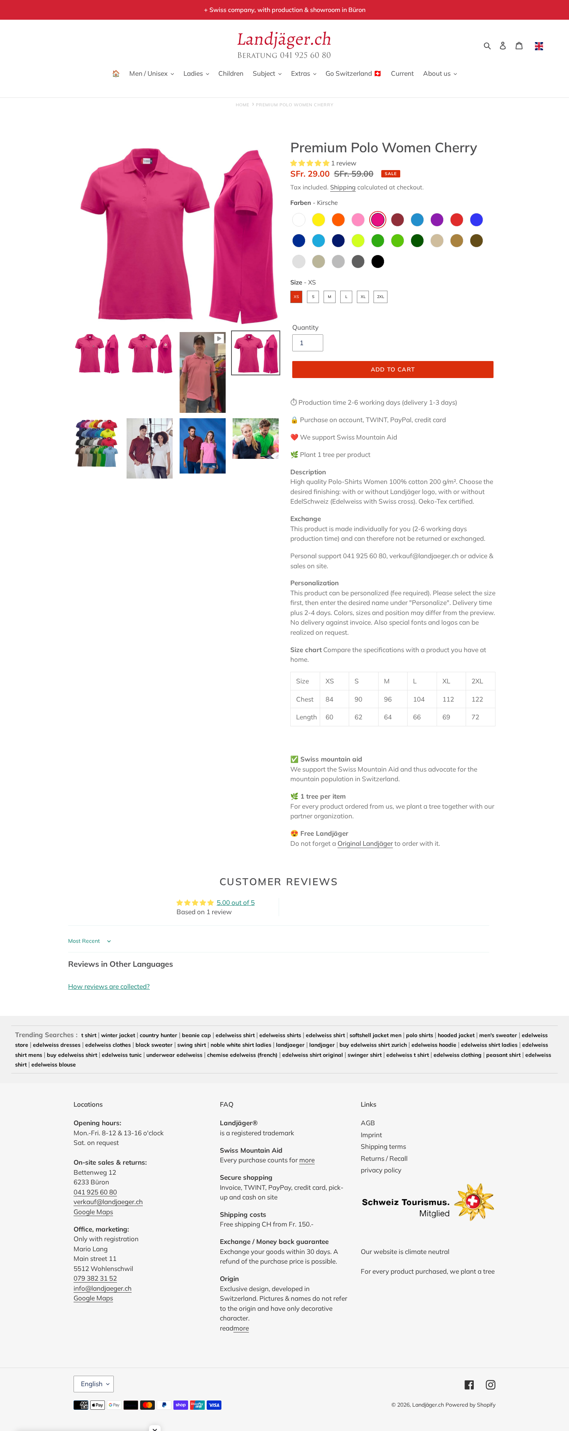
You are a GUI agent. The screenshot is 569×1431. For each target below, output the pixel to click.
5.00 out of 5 (236, 902)
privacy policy (381, 1170)
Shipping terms (383, 1146)
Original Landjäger (365, 843)
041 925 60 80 (95, 1192)
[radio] (298, 219)
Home (242, 104)
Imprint (371, 1135)
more (307, 1160)
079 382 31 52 (95, 1278)
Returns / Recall (384, 1158)
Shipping (343, 187)
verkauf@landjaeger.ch (108, 1202)
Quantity (305, 327)
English (92, 1384)
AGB (368, 1123)
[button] (310, 163)
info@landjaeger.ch (103, 1288)
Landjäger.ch (428, 1404)
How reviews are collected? (109, 986)
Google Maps (93, 1212)
